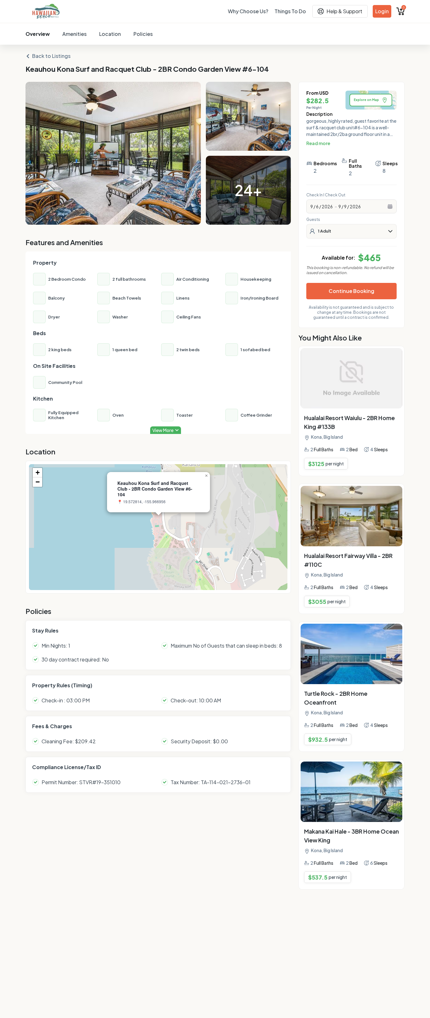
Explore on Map (366, 100)
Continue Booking (351, 291)
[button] (158, 520)
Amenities (74, 34)
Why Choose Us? (248, 11)
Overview (37, 34)
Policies (143, 34)
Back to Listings (51, 56)
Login (382, 11)
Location (110, 34)
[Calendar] (390, 206)
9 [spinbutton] (311, 206)
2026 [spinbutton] (327, 206)
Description (319, 114)
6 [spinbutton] (317, 206)
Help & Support (344, 11)
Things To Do (290, 11)
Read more (318, 143)
